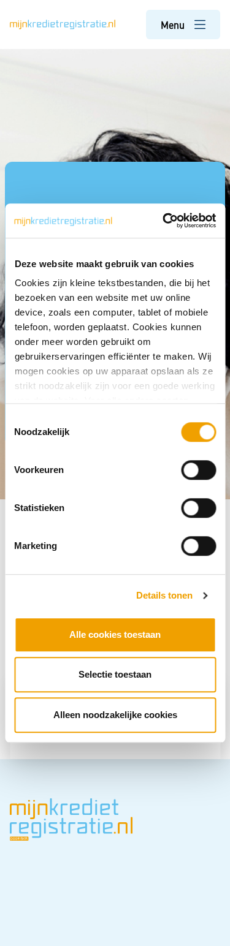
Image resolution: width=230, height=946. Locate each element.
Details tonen (164, 595)
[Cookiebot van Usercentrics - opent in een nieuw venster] (164, 221)
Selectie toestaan (115, 674)
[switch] (198, 470)
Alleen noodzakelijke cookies (115, 715)
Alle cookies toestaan (115, 634)
